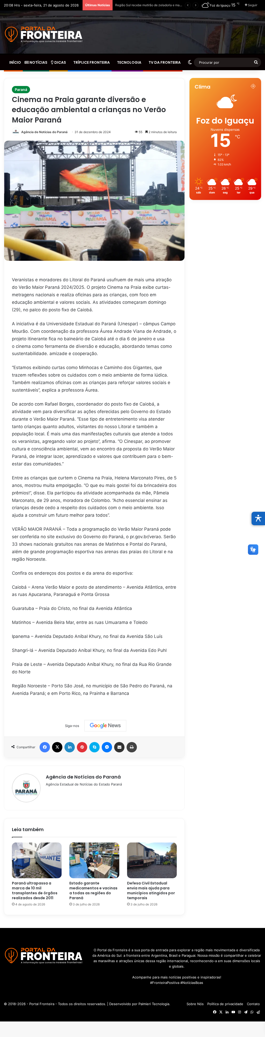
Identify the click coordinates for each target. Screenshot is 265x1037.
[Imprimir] (132, 747)
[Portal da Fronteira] (44, 34)
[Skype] (94, 747)
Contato (253, 1004)
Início (15, 62)
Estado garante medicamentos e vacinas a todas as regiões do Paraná (93, 891)
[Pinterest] (82, 747)
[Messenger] (107, 747)
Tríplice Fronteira (91, 62)
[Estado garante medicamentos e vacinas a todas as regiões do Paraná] (94, 860)
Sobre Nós (195, 1004)
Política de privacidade (225, 1004)
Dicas (60, 62)
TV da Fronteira (164, 62)
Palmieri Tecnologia (153, 1004)
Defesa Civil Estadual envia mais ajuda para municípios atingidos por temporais (151, 891)
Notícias (38, 62)
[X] (57, 747)
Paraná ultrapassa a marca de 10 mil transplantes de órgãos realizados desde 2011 (34, 891)
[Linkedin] (69, 747)
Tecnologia (128, 62)
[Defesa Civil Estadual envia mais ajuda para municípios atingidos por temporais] (152, 860)
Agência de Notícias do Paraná (44, 132)
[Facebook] (45, 747)
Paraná (21, 89)
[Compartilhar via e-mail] (119, 747)
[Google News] (105, 725)
